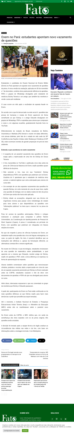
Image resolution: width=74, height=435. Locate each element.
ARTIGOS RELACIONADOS (10, 365)
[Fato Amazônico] (37, 9)
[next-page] (5, 394)
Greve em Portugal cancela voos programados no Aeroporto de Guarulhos (11, 354)
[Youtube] (71, 1)
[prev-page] (2, 394)
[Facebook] (61, 1)
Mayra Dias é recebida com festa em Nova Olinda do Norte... (66, 126)
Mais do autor (24, 365)
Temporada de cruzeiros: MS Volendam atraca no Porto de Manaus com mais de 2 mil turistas (38, 355)
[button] (70, 18)
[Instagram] (64, 1)
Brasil (56, 17)
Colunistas (10, 22)
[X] (68, 1)
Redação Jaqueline (8, 43)
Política (31, 17)
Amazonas (17, 17)
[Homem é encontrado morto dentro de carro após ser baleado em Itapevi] (25, 374)
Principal (10, 17)
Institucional (39, 1)
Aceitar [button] (25, 430)
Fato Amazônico (55, 98)
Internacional (48, 17)
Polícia (25, 17)
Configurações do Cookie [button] (11, 430)
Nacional (39, 17)
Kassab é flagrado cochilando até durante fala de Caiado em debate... (61, 94)
